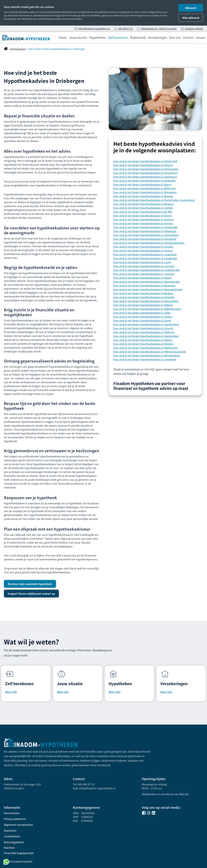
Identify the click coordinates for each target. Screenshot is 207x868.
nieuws (200, 37)
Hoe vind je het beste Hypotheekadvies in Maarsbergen (146, 282)
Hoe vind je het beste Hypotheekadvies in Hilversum (144, 231)
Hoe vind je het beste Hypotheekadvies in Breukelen (145, 192)
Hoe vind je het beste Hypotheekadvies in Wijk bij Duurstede (149, 351)
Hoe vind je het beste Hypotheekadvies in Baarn (142, 184)
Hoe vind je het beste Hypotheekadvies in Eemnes (143, 219)
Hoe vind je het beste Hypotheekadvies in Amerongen (145, 169)
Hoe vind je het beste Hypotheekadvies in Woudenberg (146, 355)
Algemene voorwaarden (18, 825)
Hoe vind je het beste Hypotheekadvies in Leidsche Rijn (146, 270)
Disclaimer (10, 830)
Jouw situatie (78, 37)
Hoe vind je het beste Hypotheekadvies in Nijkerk (143, 305)
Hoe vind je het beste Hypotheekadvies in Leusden (143, 274)
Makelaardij (138, 37)
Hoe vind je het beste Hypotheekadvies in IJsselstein (145, 254)
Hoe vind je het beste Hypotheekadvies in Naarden (144, 297)
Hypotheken (97, 37)
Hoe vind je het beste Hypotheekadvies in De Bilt (142, 212)
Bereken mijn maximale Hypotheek (30, 584)
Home (63, 37)
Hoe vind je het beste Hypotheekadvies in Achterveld (145, 161)
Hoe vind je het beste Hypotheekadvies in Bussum (143, 204)
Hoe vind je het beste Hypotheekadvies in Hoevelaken (146, 235)
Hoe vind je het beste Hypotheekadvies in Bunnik (143, 196)
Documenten (12, 813)
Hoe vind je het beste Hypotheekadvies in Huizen (143, 250)
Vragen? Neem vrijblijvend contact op (31, 594)
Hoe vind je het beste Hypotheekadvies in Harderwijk (145, 227)
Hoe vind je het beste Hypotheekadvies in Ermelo (143, 223)
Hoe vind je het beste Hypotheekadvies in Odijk (141, 313)
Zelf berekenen (118, 37)
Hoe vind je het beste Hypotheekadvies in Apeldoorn (145, 177)
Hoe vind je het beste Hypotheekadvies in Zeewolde (144, 359)
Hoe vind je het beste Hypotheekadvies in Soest (142, 320)
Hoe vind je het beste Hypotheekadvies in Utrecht (143, 328)
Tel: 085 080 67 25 (83, 784)
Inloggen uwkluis (194, 28)
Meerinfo (166, 692)
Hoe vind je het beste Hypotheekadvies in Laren (142, 262)
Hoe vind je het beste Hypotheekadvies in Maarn (142, 278)
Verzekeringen (157, 37)
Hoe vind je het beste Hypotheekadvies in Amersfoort (145, 173)
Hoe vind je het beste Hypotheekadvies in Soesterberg (146, 324)
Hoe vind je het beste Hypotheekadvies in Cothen (143, 208)
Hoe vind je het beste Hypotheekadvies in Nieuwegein (146, 301)
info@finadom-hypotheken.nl (94, 28)
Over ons (175, 37)
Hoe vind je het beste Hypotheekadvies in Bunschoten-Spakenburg (154, 200)
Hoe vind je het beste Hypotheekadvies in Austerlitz (144, 180)
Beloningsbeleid (14, 842)
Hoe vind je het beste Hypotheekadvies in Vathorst (143, 332)
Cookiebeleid (12, 836)
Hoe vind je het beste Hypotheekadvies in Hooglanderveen (149, 243)
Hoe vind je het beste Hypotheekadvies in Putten (142, 316)
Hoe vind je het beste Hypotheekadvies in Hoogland (144, 239)
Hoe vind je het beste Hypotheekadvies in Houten (143, 247)
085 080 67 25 (125, 28)
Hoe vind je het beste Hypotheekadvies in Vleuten (143, 344)
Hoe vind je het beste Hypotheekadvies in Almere (143, 165)
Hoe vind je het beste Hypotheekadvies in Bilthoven (144, 188)
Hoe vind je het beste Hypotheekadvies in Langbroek (145, 258)
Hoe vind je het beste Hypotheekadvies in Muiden (143, 293)
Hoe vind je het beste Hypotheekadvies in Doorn (142, 215)
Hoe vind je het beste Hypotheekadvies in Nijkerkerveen (147, 309)
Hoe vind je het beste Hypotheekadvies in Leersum (144, 266)
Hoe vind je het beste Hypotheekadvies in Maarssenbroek (148, 289)
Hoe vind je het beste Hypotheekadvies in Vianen (142, 340)
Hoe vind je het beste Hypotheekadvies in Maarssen (144, 285)
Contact (188, 37)
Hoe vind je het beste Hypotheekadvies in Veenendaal (146, 336)
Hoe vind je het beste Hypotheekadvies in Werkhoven (145, 348)
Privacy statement (15, 819)
